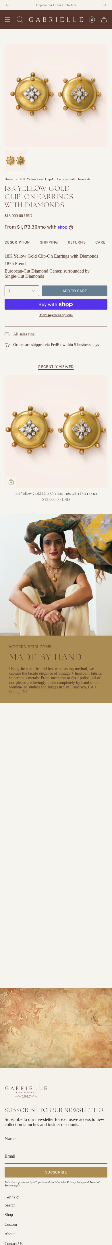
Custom (11, 1224)
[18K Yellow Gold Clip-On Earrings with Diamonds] (56, 431)
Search (10, 1205)
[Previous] (7, 5)
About (10, 1234)
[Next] (104, 5)
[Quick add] (11, 481)
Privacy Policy (75, 1182)
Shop (9, 1215)
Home (9, 179)
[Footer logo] (26, 1092)
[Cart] (104, 19)
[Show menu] (7, 19)
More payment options (56, 315)
